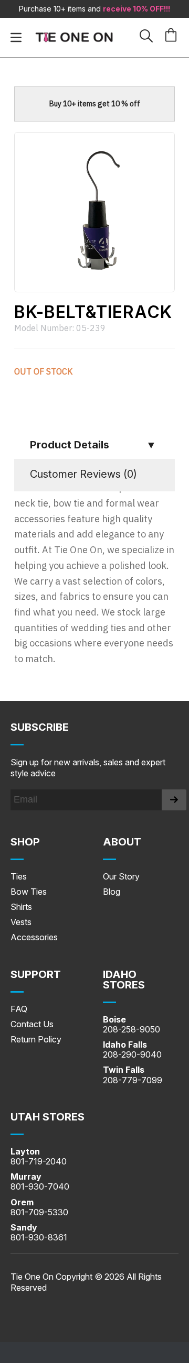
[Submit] (174, 799)
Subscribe (39, 727)
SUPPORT (35, 974)
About (122, 842)
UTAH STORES (47, 1117)
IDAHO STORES (124, 979)
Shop (25, 842)
